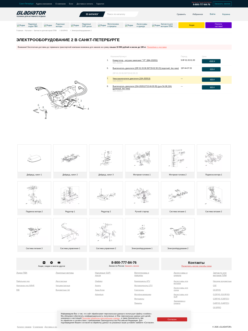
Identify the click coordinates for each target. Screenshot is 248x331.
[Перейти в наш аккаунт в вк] (44, 263)
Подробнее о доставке (157, 47)
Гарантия (100, 4)
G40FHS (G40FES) (221, 303)
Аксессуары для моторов (181, 282)
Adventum (99, 294)
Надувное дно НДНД (25, 286)
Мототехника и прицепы (141, 274)
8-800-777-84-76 (201, 4)
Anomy (98, 286)
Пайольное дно (23, 281)
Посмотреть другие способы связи (196, 266)
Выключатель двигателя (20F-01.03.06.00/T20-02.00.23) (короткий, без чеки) (146, 68)
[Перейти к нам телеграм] (51, 263)
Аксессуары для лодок (181, 289)
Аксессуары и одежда (180, 274)
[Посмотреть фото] (159, 60)
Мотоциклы (139, 299)
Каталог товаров (24, 327)
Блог (71, 4)
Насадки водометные (222, 281)
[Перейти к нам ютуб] (59, 263)
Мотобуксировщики (142, 294)
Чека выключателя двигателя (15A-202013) (131, 78)
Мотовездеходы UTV (143, 286)
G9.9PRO (217, 307)
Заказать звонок (222, 3)
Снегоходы (139, 290)
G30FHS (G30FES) (221, 299)
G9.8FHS (217, 290)
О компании (60, 4)
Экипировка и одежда (179, 302)
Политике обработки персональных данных (101, 318)
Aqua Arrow (99, 290)
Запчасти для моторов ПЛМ (220, 274)
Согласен (172, 319)
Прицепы (138, 303)
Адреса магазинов (44, 4)
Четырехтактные (63, 286)
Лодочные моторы (65, 273)
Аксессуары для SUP (181, 295)
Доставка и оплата (85, 4)
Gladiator (98, 281)
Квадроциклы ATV (142, 281)
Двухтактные (61, 281)
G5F (215, 286)
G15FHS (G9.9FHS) (221, 294)
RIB (18, 290)
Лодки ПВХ (21, 273)
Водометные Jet (63, 290)
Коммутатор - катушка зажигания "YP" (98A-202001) (135, 60)
